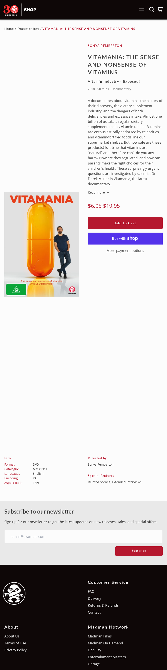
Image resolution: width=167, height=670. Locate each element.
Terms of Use (15, 643)
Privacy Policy (15, 650)
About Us (12, 636)
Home (9, 29)
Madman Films (100, 636)
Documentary (28, 29)
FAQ (91, 591)
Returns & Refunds (103, 605)
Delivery (94, 598)
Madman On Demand (105, 643)
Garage (94, 664)
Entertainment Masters (107, 657)
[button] (152, 9)
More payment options (125, 250)
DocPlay (94, 650)
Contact (94, 612)
